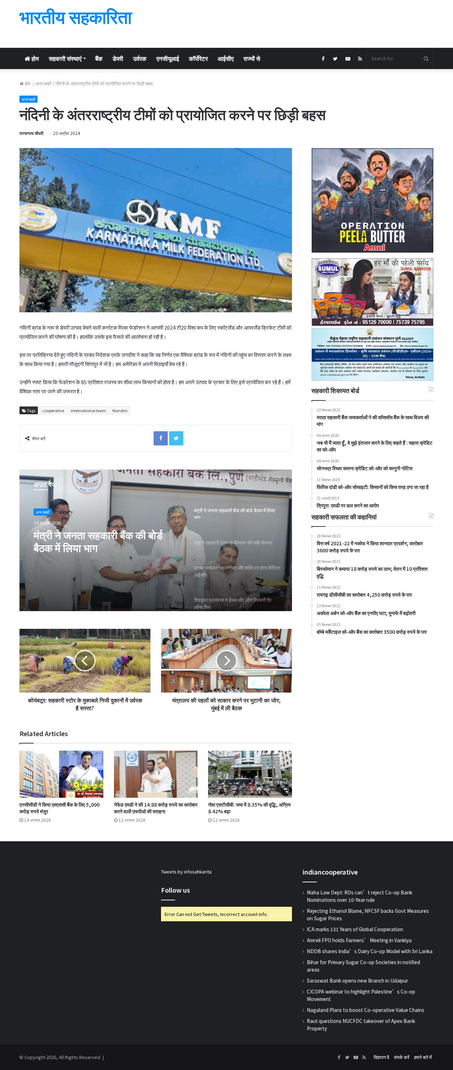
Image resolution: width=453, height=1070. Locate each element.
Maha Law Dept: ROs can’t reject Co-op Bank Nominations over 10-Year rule (359, 896)
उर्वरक (140, 58)
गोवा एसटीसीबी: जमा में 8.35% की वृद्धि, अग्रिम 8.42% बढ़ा (249, 808)
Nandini (120, 410)
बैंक (99, 58)
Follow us (175, 889)
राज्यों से (251, 58)
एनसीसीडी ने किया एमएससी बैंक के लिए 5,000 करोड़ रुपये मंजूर (59, 808)
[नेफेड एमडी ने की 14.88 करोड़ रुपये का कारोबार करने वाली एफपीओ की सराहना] (156, 774)
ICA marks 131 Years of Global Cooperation (355, 929)
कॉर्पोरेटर (198, 58)
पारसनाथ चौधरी (31, 133)
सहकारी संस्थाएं (65, 58)
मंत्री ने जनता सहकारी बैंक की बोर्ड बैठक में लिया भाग (98, 541)
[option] (155, 540)
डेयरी (118, 58)
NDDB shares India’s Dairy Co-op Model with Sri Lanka (369, 951)
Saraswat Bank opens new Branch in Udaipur (357, 980)
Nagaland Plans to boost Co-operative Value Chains (365, 1009)
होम (34, 58)
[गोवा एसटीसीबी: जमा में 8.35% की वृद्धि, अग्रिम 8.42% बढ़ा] (250, 774)
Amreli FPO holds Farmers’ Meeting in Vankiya (359, 940)
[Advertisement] (297, 23)
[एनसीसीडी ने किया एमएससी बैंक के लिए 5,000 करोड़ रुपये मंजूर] (61, 774)
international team (88, 410)
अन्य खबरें (43, 83)
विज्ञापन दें (381, 1057)
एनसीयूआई (167, 58)
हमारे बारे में (423, 1057)
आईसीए (226, 58)
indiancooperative (330, 871)
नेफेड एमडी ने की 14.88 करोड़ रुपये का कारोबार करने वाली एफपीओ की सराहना (155, 808)
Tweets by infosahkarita (186, 871)
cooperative (53, 410)
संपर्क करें (401, 1057)
